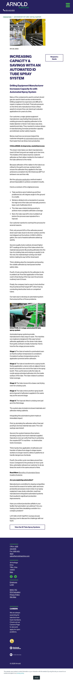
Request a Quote (54, 58)
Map (11, 572)
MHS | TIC (13, 590)
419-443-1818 (10, 10)
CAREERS (14, 609)
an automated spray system (34, 138)
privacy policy (20, 673)
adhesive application (22, 179)
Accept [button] (36, 677)
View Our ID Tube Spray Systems (27, 527)
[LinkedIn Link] (15, 576)
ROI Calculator (15, 592)
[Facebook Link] (11, 576)
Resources (7, 17)
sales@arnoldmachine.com (19, 556)
